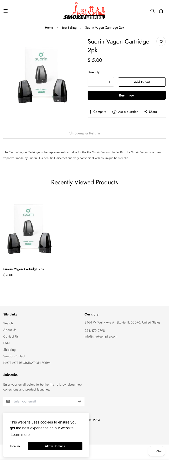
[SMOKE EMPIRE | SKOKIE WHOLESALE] (84, 11)
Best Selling (69, 27)
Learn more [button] (20, 435)
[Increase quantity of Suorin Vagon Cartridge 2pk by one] (109, 82)
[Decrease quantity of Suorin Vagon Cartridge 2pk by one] (92, 82)
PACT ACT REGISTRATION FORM (26, 362)
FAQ (6, 343)
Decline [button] (15, 446)
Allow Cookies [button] (55, 446)
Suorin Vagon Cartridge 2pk (23, 269)
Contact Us (10, 336)
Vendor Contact (14, 356)
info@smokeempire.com (100, 336)
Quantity (94, 72)
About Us (9, 329)
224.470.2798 (94, 330)
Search (8, 323)
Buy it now (126, 95)
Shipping (9, 349)
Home (49, 27)
